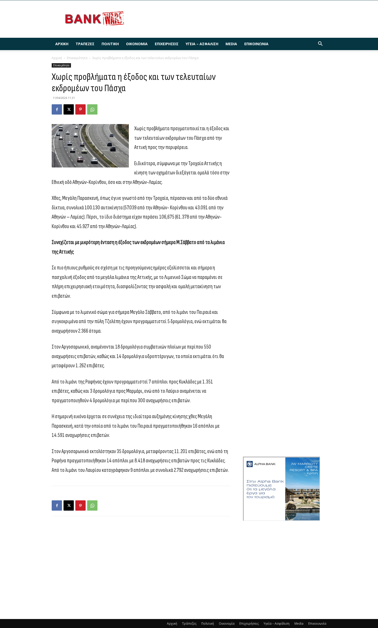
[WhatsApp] (92, 109)
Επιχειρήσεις (166, 43)
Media (231, 43)
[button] (320, 44)
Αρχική (61, 43)
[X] (69, 109)
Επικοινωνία (256, 43)
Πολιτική (110, 43)
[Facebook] (57, 109)
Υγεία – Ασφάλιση (202, 43)
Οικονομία (137, 43)
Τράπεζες (85, 43)
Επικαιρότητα (77, 58)
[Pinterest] (80, 109)
